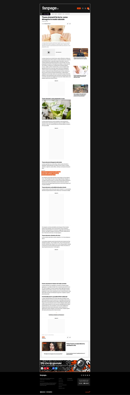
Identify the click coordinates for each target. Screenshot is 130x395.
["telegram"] (56, 368)
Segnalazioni (61, 380)
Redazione (60, 386)
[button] (70, 24)
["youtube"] (48, 368)
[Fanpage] (43, 375)
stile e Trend (46, 13)
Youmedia (60, 378)
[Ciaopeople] (87, 392)
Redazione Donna (47, 23)
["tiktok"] (42, 368)
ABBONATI (79, 8)
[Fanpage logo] (49, 8)
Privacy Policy (61, 381)
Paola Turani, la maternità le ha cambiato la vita (76, 344)
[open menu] (41, 14)
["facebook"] (53, 368)
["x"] (50, 368)
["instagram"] (45, 368)
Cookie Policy (61, 383)
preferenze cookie (62, 388)
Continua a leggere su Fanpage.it (56, 314)
